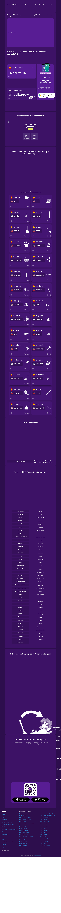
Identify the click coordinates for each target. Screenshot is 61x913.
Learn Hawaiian (44, 826)
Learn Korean (43, 834)
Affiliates (3, 844)
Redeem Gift (4, 834)
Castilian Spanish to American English (25, 15)
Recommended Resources (8, 829)
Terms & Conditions (37, 855)
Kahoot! (40, 4)
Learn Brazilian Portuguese (47, 815)
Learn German (44, 825)
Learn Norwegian (44, 838)
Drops (25, 4)
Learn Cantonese (44, 817)
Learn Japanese (23, 834)
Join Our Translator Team (8, 842)
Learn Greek (22, 826)
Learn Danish (43, 819)
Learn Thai (43, 843)
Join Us (3, 839)
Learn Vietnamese (45, 845)
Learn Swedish (44, 841)
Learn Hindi (43, 828)
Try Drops (4, 819)
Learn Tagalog (23, 843)
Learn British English (25, 817)
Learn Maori (43, 836)
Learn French (23, 825)
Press (2, 837)
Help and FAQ (5, 847)
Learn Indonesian (24, 832)
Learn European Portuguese (26, 823)
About (3, 814)
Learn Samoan (23, 841)
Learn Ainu (22, 813)
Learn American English (46, 813)
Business (45, 4)
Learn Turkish (23, 845)
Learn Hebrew (23, 828)
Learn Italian (43, 832)
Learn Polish (22, 840)
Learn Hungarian (23, 830)
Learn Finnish (44, 823)
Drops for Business (6, 822)
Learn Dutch (22, 821)
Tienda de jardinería (45, 15)
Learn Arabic (22, 815)
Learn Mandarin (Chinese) (26, 836)
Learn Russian (44, 840)
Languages (30, 4)
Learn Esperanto (44, 821)
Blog (36, 4)
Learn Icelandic (44, 830)
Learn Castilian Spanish (25, 819)
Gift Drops (51, 4)
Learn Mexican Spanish (25, 838)
